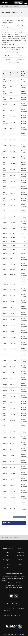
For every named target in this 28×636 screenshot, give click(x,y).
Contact (20, 564)
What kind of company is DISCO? (12, 615)
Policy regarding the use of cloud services (14, 585)
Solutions (20, 548)
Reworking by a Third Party (10, 603)
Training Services (20, 552)
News (7, 555)
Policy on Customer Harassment (14, 590)
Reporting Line (8, 568)
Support (6, 6)
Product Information (8, 548)
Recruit (8, 564)
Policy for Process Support (14, 582)
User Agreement (5, 576)
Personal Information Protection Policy (14, 573)
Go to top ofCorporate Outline (19, 2)
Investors (20, 559)
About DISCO (20, 555)
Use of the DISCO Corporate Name (18, 576)
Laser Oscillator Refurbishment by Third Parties (14, 609)
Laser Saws (19, 517)
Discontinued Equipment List (15, 6)
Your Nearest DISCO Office (7, 560)
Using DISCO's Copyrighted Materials (14, 587)
